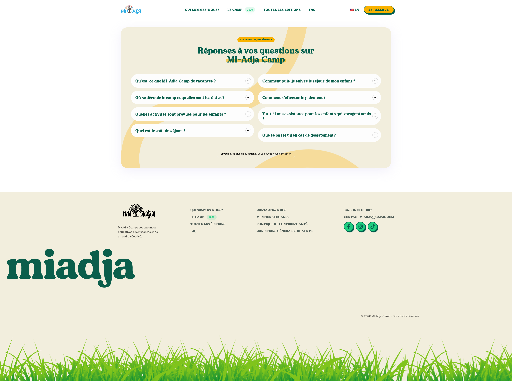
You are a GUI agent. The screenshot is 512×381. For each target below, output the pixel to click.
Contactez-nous (271, 210)
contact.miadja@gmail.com (369, 217)
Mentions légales (273, 217)
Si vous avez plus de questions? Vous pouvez (247, 153)
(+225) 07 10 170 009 (358, 210)
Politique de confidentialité (282, 224)
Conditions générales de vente (285, 231)
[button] (500, 369)
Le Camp (240, 9)
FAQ (312, 9)
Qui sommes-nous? (202, 9)
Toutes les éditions (282, 9)
